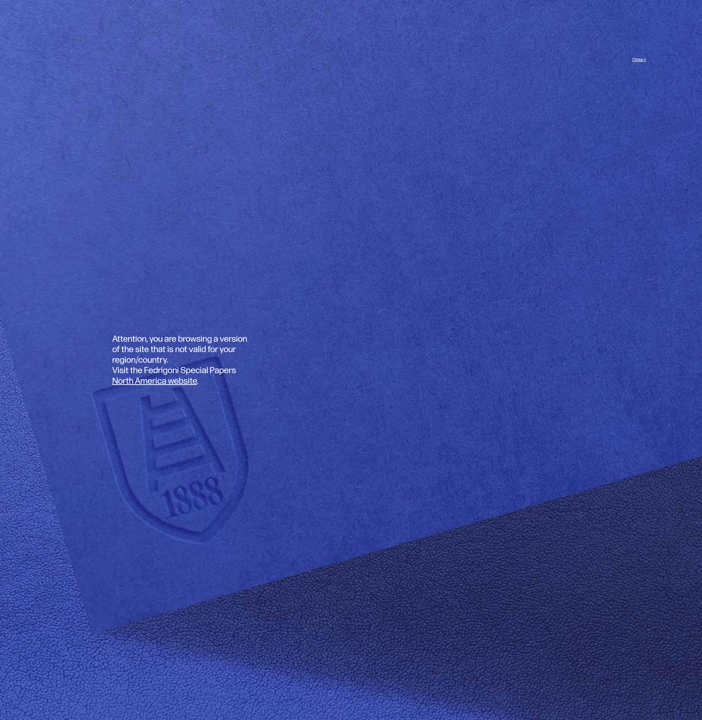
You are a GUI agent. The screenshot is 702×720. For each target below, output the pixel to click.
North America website (154, 381)
